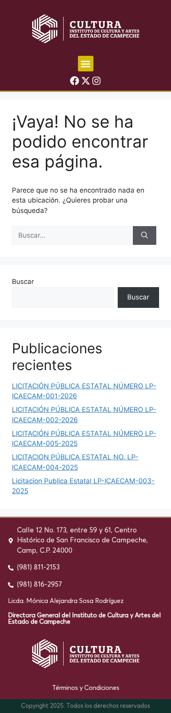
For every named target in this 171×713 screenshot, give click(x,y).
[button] (85, 63)
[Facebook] (74, 81)
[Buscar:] (72, 235)
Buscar (23, 282)
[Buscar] (144, 235)
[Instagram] (96, 81)
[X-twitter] (85, 81)
